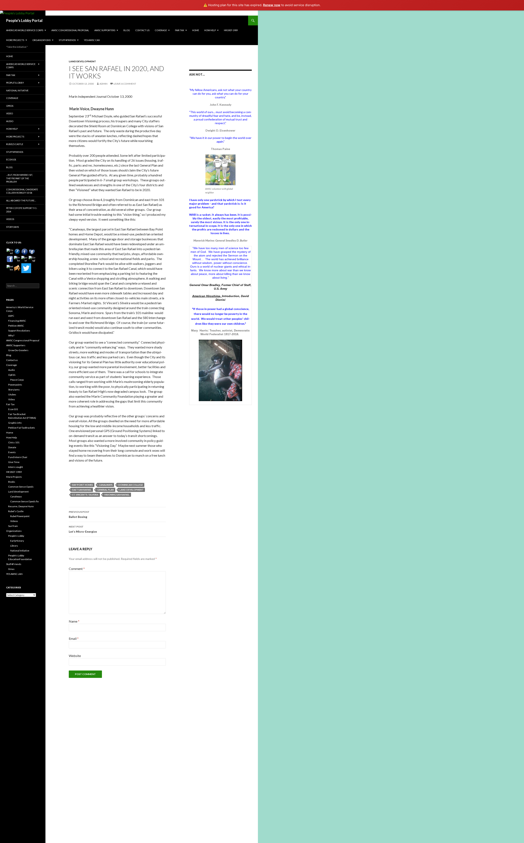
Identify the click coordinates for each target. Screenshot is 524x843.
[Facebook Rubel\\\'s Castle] (32, 251)
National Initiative (17, 90)
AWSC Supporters (104, 30)
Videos (10, 219)
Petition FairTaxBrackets (21, 427)
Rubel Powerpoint (19, 516)
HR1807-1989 (231, 30)
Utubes (12, 394)
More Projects (15, 40)
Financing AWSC (17, 320)
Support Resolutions (19, 330)
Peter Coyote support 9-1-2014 (21, 210)
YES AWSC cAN (92, 40)
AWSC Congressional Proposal (70, 30)
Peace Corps (17, 379)
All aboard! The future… (21, 200)
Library (14, 545)
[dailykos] (17, 268)
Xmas (11, 569)
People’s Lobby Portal (24, 20)
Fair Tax (179, 30)
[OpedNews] (10, 251)
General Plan (105, 489)
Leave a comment (125, 83)
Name (74, 621)
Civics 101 (13, 442)
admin (103, 83)
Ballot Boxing (79, 514)
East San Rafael (81, 489)
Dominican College (130, 484)
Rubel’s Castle (14, 144)
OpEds (9, 105)
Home (195, 30)
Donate (12, 447)
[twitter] (10, 268)
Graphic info (14, 422)
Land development (18, 491)
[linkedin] (17, 259)
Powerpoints (15, 384)
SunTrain (13, 526)
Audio (9, 121)
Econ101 (11, 159)
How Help (210, 30)
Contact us (142, 30)
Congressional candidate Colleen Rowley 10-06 (22, 191)
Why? (11, 335)
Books (11, 481)
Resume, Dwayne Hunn (21, 506)
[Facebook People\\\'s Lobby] (24, 251)
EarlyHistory (17, 540)
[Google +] (32, 259)
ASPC (11, 315)
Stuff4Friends (67, 40)
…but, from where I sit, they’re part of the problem (19, 178)
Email (74, 638)
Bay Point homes (82, 484)
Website (75, 656)
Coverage (161, 30)
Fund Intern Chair (17, 457)
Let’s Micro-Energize (83, 529)
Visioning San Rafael (117, 494)
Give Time (13, 462)
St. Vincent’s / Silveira (85, 494)
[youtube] (24, 259)
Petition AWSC (16, 325)
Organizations (41, 40)
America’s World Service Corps (24, 30)
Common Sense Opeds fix (24, 501)
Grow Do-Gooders (18, 350)
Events (12, 452)
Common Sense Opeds (21, 486)
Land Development (82, 61)
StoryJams (12, 227)
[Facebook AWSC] (17, 251)
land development (131, 489)
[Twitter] (26, 268)
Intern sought (15, 467)
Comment (77, 569)
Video (9, 113)
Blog (126, 30)
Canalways (106, 484)
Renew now (271, 5)
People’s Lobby (15, 82)
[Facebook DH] (10, 259)
